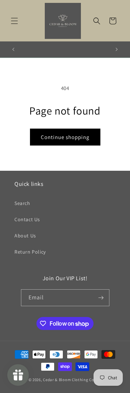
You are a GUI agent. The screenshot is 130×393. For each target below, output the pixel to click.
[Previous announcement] (13, 49)
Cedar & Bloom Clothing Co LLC (72, 379)
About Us (25, 235)
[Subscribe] (101, 297)
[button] (14, 21)
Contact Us (27, 219)
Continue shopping (65, 137)
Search (22, 203)
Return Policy (30, 252)
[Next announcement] (117, 49)
